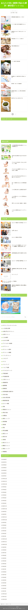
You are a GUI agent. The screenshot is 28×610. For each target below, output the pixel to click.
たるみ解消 (5, 337)
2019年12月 (4, 478)
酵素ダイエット (6, 445)
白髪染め (5, 415)
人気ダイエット (6, 379)
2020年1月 (3, 475)
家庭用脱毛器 (6, 400)
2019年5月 (3, 495)
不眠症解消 (5, 373)
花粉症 (4, 439)
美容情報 (5, 421)
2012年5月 (3, 580)
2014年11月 (4, 541)
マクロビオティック (7, 370)
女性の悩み (5, 394)
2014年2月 (3, 566)
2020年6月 (3, 465)
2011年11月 (3, 596)
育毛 (4, 427)
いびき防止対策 (6, 328)
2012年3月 (3, 585)
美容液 (4, 424)
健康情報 (5, 385)
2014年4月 (3, 561)
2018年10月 (4, 508)
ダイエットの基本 (7, 349)
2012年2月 (3, 588)
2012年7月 (3, 574)
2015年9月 (3, 522)
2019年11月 (4, 481)
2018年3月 (3, 514)
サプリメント (6, 346)
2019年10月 (4, 484)
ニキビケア (5, 358)
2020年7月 (3, 462)
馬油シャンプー (6, 448)
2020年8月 (4, 459)
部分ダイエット (6, 442)
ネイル (4, 361)
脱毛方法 (5, 436)
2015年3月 (3, 530)
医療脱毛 (5, 388)
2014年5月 (3, 558)
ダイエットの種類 (7, 352)
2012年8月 (3, 572)
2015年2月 (3, 533)
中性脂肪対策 (6, 376)
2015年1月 (3, 536)
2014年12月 (4, 539)
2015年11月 (4, 517)
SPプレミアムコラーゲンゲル (10, 325)
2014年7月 (3, 552)
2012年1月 (3, 591)
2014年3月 (3, 563)
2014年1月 (3, 569)
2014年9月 (3, 547)
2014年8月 (3, 550)
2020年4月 (3, 470)
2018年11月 (4, 506)
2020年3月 (3, 473)
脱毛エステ (5, 433)
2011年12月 (4, 593)
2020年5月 (3, 467)
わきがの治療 (6, 340)
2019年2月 (3, 503)
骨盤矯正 (5, 451)
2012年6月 (3, 577)
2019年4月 (3, 497)
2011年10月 (4, 599)
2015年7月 (3, 528)
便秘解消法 (5, 382)
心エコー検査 (6, 403)
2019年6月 (3, 492)
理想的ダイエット (7, 409)
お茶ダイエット (6, 334)
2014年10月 (4, 544)
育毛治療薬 (5, 430)
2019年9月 (3, 486)
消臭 (4, 406)
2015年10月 (4, 519)
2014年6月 (3, 555)
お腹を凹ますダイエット (8, 331)
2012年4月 (3, 582)
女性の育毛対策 (6, 397)
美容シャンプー (6, 418)
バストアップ (6, 364)
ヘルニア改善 (6, 367)
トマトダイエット (7, 355)
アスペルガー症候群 (7, 343)
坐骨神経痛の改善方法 (8, 391)
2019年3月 (3, 500)
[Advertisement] (11, 129)
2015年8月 (3, 525)
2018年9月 (3, 511)
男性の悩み (5, 412)
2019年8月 (3, 489)
